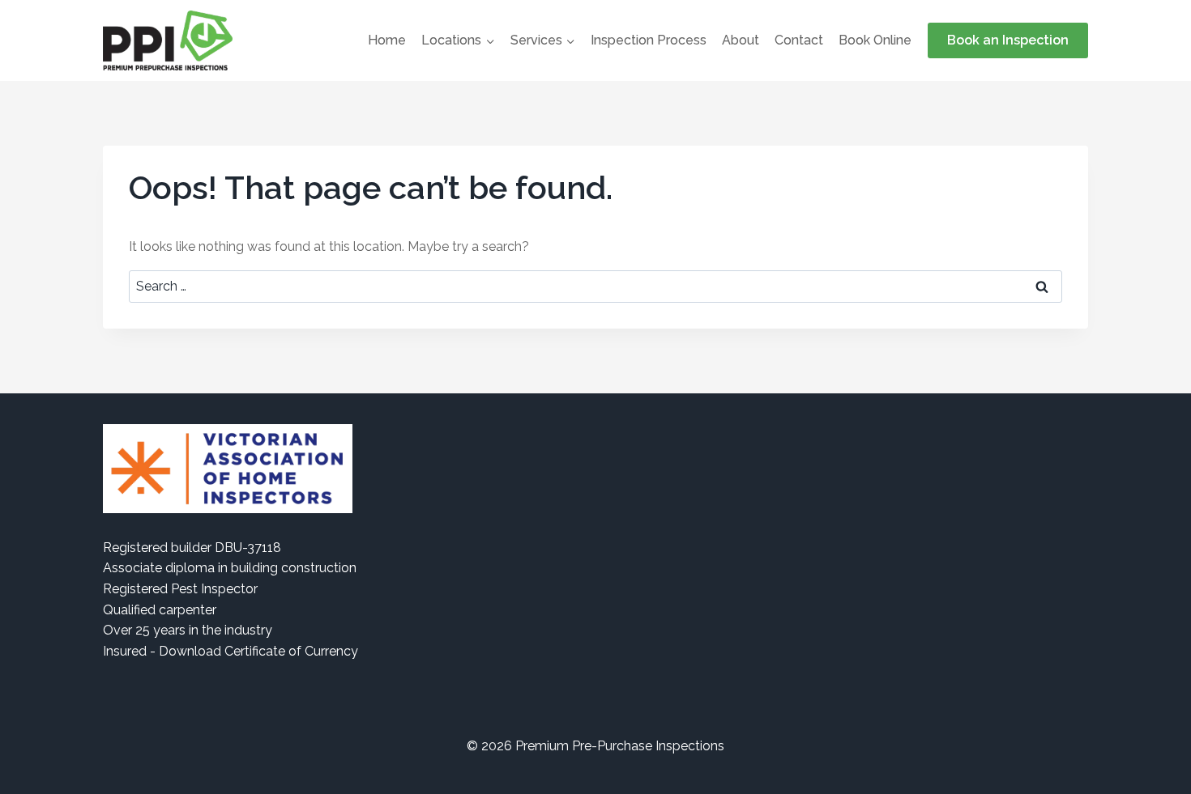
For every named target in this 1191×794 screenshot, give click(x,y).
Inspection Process (648, 40)
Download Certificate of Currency (258, 651)
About (740, 40)
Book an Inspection (1008, 40)
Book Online (875, 40)
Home (387, 40)
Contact (799, 40)
